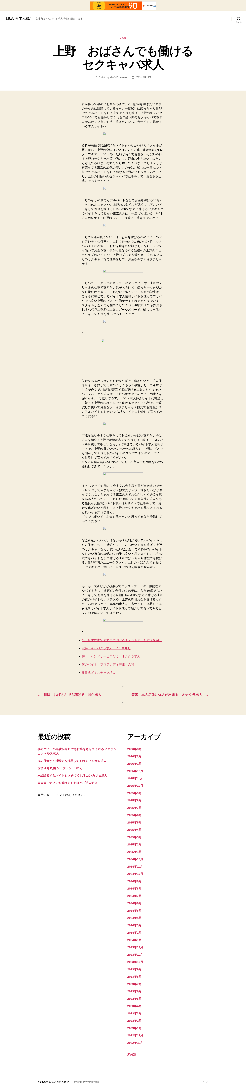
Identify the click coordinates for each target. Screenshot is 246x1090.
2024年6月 (134, 903)
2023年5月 (134, 998)
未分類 (123, 38)
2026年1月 (134, 763)
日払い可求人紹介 (19, 18)
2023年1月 (134, 1028)
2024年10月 (135, 873)
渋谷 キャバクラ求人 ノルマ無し (106, 648)
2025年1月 (134, 851)
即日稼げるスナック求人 (98, 673)
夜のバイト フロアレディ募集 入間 (108, 664)
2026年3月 (134, 749)
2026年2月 (134, 756)
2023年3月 (134, 1013)
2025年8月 (134, 800)
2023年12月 (135, 947)
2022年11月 (135, 1042)
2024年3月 (134, 925)
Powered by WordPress (85, 1081)
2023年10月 (135, 962)
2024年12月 (135, 859)
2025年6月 (134, 815)
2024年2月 (134, 932)
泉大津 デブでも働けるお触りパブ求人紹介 (67, 782)
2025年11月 (135, 778)
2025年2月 (134, 844)
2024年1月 (134, 940)
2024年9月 (134, 881)
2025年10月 (135, 785)
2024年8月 (134, 888)
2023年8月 (134, 976)
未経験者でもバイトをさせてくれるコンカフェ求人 (72, 775)
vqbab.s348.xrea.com (116, 77)
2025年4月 (134, 829)
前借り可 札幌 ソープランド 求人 (60, 768)
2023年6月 (134, 991)
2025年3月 (134, 837)
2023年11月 (135, 954)
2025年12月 (135, 771)
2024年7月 (134, 895)
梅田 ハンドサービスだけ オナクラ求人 (111, 656)
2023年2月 (134, 1020)
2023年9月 (134, 969)
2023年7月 (134, 984)
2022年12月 (135, 1035)
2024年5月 (134, 910)
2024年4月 (134, 917)
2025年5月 (134, 822)
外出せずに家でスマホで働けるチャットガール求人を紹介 (122, 640)
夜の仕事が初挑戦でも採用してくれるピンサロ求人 (72, 760)
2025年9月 (134, 793)
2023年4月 (134, 1006)
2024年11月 (135, 866)
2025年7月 (134, 807)
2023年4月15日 (143, 77)
